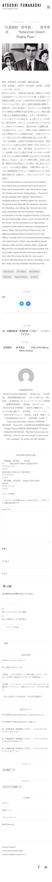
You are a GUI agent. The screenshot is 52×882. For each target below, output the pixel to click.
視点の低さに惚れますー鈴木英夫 (16, 472)
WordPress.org (7, 824)
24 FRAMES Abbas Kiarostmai (14, 714)
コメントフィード (9, 817)
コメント (6, 509)
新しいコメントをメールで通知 (14, 611)
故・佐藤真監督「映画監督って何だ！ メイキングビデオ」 (25, 729)
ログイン (5, 803)
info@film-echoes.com (17, 854)
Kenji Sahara (34, 271)
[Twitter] (46, 867)
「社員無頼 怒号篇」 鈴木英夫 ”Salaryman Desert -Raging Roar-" (20, 462)
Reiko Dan (7, 277)
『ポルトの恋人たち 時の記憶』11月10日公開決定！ (22, 696)
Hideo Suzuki (8, 271)
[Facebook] (39, 867)
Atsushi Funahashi (11, 741)
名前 (4, 548)
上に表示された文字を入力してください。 (18, 593)
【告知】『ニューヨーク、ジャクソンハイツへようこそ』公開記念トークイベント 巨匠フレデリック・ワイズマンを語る (25, 687)
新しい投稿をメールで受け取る (14, 619)
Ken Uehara (21, 271)
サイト (4, 573)
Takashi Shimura (21, 277)
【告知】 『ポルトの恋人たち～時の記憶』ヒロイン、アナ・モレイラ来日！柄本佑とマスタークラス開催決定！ (25, 675)
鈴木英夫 (34, 277)
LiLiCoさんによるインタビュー (14, 660)
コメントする (34, 22)
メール (5, 561)
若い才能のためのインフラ (12, 667)
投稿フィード (7, 810)
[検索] (47, 642)
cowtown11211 (26, 389)
